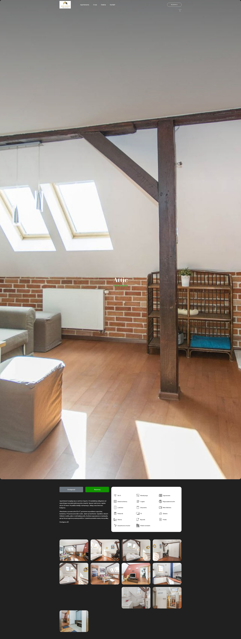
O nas (95, 5)
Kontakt (112, 5)
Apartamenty (84, 5)
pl (180, 11)
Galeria (103, 5)
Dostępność (71, 489)
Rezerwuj (174, 4)
